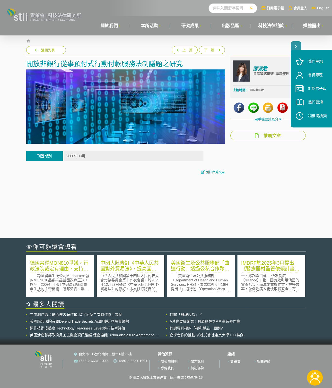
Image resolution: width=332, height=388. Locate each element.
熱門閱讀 (315, 102)
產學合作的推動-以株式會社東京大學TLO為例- (207, 335)
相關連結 (264, 361)
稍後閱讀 (317, 116)
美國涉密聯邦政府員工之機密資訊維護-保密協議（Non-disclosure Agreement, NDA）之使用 (92, 335)
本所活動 (149, 26)
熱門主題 (315, 61)
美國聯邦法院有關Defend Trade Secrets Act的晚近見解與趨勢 (79, 321)
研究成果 (190, 26)
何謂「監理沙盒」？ (186, 314)
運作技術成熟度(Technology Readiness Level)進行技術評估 (77, 328)
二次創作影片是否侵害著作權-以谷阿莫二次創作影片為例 (76, 314)
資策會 (235, 361)
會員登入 (300, 8)
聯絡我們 (167, 368)
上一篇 (185, 49)
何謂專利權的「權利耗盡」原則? (196, 328)
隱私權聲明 (169, 361)
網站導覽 (197, 368)
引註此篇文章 (215, 172)
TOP (315, 362)
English (323, 8)
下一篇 (212, 49)
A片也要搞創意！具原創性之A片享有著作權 (205, 321)
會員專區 (315, 75)
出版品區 (230, 26)
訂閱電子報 (275, 8)
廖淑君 (260, 68)
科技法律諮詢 (271, 26)
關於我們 (109, 26)
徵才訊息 (197, 361)
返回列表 (48, 50)
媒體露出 (312, 26)
